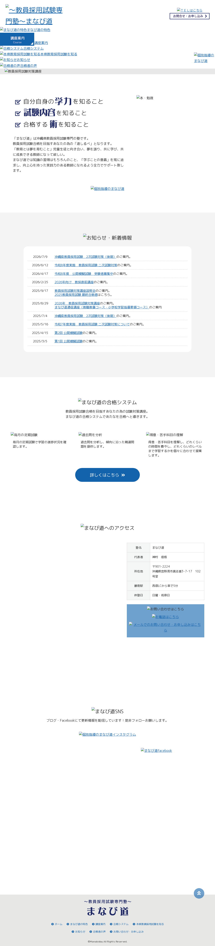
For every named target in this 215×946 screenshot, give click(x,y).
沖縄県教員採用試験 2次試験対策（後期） (85, 257)
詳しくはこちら (104, 475)
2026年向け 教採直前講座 (74, 282)
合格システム (120, 924)
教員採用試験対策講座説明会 (75, 290)
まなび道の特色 (79, 924)
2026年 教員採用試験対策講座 (77, 303)
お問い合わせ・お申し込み (128, 931)
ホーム (58, 924)
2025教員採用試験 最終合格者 (76, 294)
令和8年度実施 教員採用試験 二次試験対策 (86, 265)
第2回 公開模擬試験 (69, 333)
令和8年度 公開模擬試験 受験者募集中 (84, 274)
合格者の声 (99, 931)
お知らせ (80, 931)
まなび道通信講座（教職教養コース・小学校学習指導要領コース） (102, 307)
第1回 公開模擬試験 (69, 341)
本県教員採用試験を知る (150, 924)
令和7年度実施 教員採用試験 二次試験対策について (92, 324)
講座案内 (101, 924)
